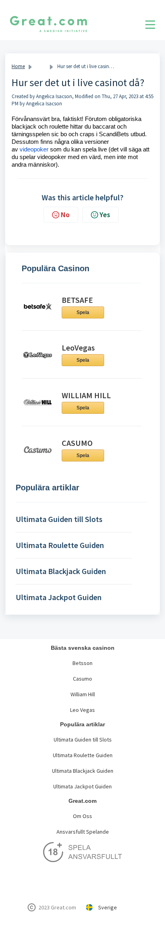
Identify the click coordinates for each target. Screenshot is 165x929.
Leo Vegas (82, 709)
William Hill (82, 694)
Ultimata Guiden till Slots (83, 739)
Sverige (107, 907)
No (65, 214)
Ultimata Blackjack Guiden (82, 770)
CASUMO (77, 443)
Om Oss (82, 816)
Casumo (82, 678)
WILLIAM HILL (86, 395)
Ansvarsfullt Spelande (82, 831)
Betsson (82, 663)
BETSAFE (77, 300)
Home (18, 66)
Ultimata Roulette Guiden (83, 755)
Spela (82, 312)
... (41, 66)
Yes (105, 214)
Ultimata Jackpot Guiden (82, 786)
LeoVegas (78, 348)
